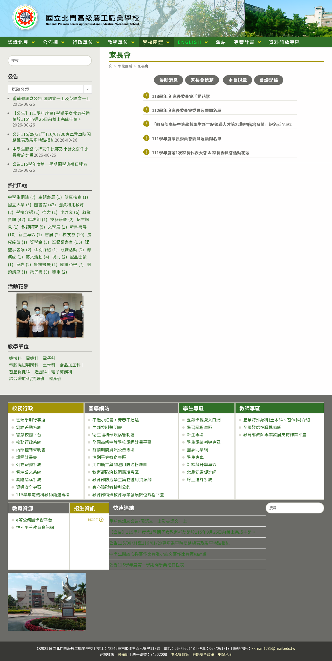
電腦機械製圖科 (24, 365)
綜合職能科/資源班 (27, 378)
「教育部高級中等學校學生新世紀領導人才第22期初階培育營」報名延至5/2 (222, 124)
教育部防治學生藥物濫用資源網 (121, 479)
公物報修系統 (29, 464)
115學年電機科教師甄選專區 (43, 494)
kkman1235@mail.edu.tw (273, 648)
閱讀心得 (72, 264)
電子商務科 (61, 371)
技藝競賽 (62, 219)
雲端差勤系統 (29, 427)
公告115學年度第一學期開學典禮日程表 (49, 164)
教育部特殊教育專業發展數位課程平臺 (128, 494)
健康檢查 (76, 197)
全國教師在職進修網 (262, 427)
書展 (52, 234)
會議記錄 (268, 79)
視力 (59, 257)
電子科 (49, 358)
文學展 (57, 227)
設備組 (123, 654)
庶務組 (37, 219)
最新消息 (168, 79)
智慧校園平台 (29, 434)
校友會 (73, 234)
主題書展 (50, 197)
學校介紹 (28, 212)
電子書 (39, 272)
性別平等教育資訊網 (35, 527)
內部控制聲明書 (31, 449)
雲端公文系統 (29, 472)
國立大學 (19, 204)
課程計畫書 (26, 457)
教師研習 (33, 227)
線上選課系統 (199, 479)
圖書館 (45, 204)
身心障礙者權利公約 (111, 487)
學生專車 (195, 457)
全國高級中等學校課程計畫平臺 (121, 442)
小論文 (70, 212)
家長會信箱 (202, 79)
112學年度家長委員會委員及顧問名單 (186, 110)
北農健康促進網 (201, 472)
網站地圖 (225, 654)
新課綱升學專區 (201, 464)
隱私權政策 (180, 654)
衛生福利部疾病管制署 (113, 434)
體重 (59, 272)
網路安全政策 (203, 654)
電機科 (32, 358)
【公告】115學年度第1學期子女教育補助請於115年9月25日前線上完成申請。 (51, 116)
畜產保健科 (19, 371)
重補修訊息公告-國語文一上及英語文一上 (51, 98)
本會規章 (237, 79)
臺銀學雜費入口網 (203, 420)
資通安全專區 (29, 487)
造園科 (40, 371)
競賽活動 (72, 249)
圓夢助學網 (197, 449)
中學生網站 (22, 197)
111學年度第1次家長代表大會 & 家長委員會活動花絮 (201, 152)
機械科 (15, 358)
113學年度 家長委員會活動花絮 (181, 96)
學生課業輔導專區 (203, 442)
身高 (23, 264)
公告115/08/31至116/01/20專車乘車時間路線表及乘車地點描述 (51, 137)
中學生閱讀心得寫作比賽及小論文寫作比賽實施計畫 (157, 554)
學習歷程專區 (199, 427)
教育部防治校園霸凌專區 (115, 472)
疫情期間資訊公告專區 (113, 449)
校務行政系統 (29, 442)
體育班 (55, 378)
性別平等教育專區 (109, 457)
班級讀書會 (67, 242)
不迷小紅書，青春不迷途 (115, 420)
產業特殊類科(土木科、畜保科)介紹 (276, 420)
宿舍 (50, 212)
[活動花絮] (50, 315)
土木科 (49, 365)
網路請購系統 (29, 479)
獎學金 (39, 242)
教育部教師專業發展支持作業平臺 (275, 434)
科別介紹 (46, 249)
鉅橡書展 (46, 264)
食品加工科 (70, 365)
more (88, 520)
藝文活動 (37, 257)
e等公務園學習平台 (34, 520)
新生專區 (30, 234)
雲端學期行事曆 (31, 420)
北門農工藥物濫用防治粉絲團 (119, 464)
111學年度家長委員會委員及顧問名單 (186, 138)
